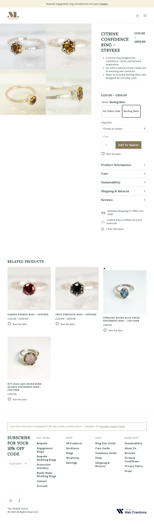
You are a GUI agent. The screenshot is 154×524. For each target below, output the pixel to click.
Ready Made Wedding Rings (46, 474)
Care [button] (104, 173)
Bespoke (42, 443)
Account (42, 485)
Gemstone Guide (106, 453)
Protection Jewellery (44, 466)
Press (128, 471)
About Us (130, 448)
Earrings (71, 462)
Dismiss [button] (104, 3)
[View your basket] (137, 15)
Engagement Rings (45, 450)
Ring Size (107, 122)
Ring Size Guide (105, 443)
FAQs (98, 457)
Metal (105, 102)
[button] (144, 16)
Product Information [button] (116, 165)
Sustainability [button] (111, 182)
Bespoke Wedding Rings (46, 458)
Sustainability (133, 443)
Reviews (130, 453)
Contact (42, 481)
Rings (69, 453)
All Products (74, 443)
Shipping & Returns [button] (115, 191)
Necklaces (72, 448)
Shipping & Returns (102, 464)
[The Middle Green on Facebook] (19, 501)
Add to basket (128, 145)
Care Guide (102, 448)
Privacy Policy (134, 466)
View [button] (22, 46)
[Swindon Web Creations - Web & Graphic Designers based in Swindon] (131, 510)
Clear (106, 136)
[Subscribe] (25, 463)
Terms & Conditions (132, 459)
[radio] (111, 111)
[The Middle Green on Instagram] (11, 501)
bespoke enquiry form (112, 426)
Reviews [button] (106, 200)
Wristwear (73, 457)
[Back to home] (14, 15)
